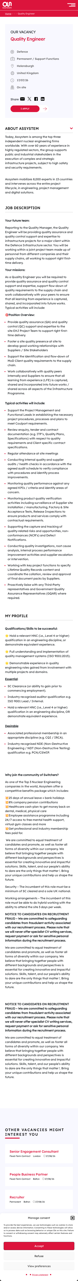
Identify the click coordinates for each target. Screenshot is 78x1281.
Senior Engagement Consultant (34, 1151)
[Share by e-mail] (22, 99)
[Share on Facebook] (36, 99)
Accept (39, 1246)
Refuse (39, 1256)
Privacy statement (40, 1275)
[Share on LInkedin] (41, 99)
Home (8, 13)
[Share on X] (29, 99)
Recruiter (17, 1197)
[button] (72, 1218)
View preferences (39, 1266)
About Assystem (22, 128)
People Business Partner (29, 1174)
